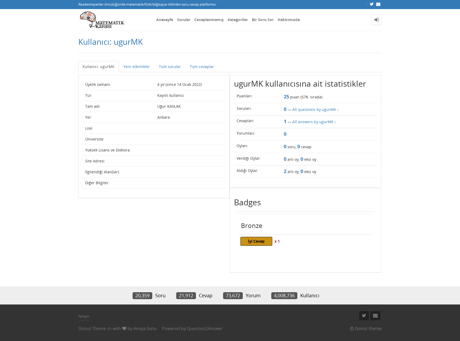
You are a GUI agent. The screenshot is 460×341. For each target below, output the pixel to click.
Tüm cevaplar (202, 66)
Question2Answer (205, 328)
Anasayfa (164, 19)
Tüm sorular (170, 66)
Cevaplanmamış (209, 19)
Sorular (183, 19)
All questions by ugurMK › (315, 109)
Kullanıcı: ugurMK (98, 66)
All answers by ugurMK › (314, 121)
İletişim (84, 316)
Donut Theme (92, 328)
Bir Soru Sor (263, 19)
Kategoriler (238, 19)
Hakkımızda (289, 19)
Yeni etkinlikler (137, 66)
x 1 (277, 241)
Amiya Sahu (145, 328)
